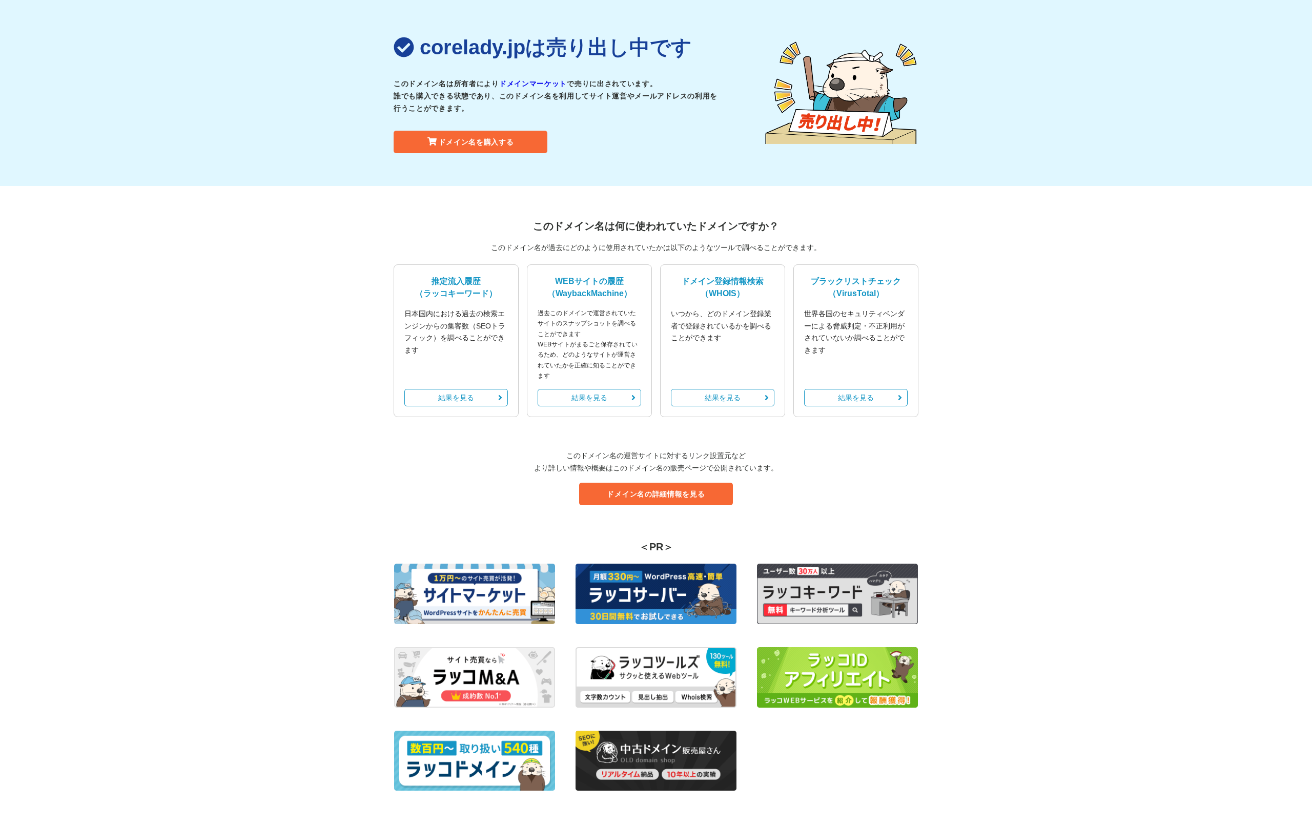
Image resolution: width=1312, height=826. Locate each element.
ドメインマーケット (533, 83)
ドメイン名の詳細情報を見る (656, 494)
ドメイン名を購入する (476, 142)
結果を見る (456, 398)
